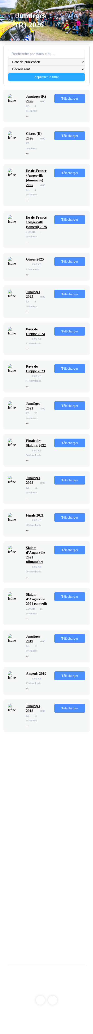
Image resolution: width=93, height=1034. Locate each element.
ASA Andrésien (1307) (57, 821)
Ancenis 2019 (36, 673)
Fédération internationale (28, 797)
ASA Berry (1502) (37, 926)
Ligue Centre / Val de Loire (30, 919)
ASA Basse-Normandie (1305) (33, 813)
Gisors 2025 (35, 259)
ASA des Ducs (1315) (64, 842)
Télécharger (69, 98)
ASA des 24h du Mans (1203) (32, 881)
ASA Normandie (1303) (61, 806)
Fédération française (64, 797)
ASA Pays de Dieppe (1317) (34, 849)
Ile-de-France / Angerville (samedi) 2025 (36, 222)
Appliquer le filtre (46, 77)
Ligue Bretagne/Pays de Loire (32, 866)
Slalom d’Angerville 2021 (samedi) (36, 599)
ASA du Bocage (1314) (28, 842)
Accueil (59, 17)
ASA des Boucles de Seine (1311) (48, 835)
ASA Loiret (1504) (37, 933)
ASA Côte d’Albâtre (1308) (31, 828)
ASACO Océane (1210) (50, 909)
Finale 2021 (35, 515)
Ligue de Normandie (26, 806)
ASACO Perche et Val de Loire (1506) (52, 940)
